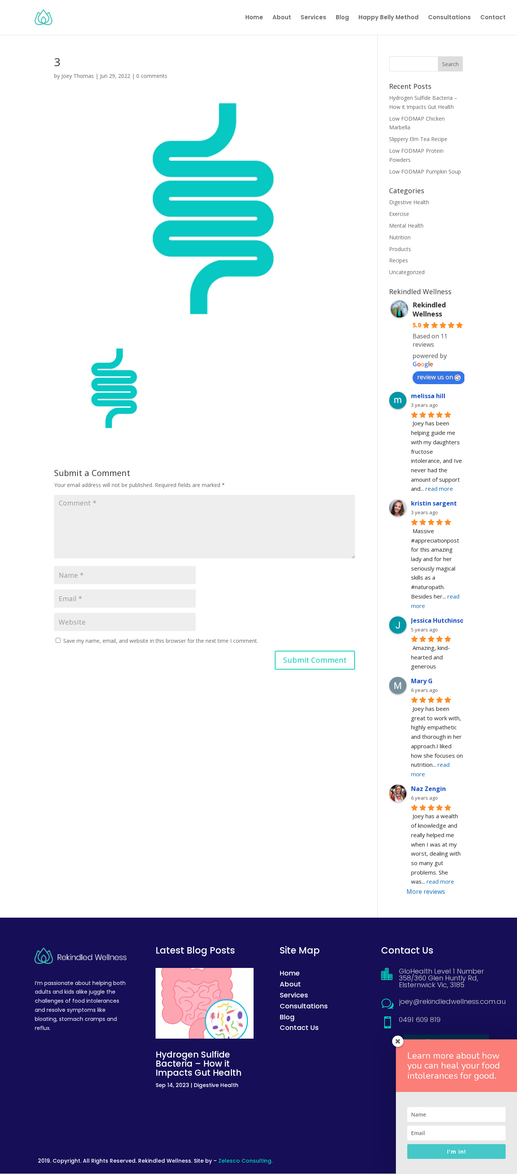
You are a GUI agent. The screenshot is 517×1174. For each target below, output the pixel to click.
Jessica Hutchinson (439, 620)
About (282, 18)
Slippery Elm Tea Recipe (418, 139)
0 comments (151, 75)
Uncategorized (407, 272)
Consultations (449, 18)
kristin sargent (434, 503)
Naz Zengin (428, 789)
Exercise (399, 213)
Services (313, 18)
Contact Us (299, 1027)
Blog (342, 18)
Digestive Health (409, 202)
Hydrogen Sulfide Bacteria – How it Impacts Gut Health (198, 1063)
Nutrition (400, 237)
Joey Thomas (77, 75)
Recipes (398, 260)
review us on (435, 377)
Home (254, 18)
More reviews (425, 891)
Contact (493, 18)
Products (400, 249)
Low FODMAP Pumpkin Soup (425, 171)
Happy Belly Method (388, 18)
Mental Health (406, 225)
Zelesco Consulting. (245, 1161)
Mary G (422, 681)
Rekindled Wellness (429, 309)
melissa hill (428, 396)
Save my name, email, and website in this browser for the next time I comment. (160, 640)
